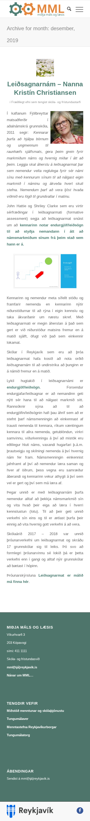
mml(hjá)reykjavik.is (22, 667)
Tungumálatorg (18, 735)
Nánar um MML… (20, 675)
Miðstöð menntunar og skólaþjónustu (35, 711)
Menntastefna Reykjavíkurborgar (32, 727)
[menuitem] (67, 9)
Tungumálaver (17, 719)
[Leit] (67, 9)
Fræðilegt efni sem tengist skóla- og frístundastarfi (46, 102)
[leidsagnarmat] (45, 68)
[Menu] (77, 9)
